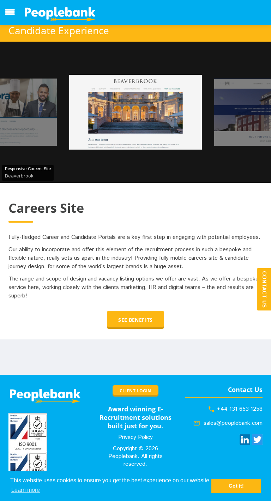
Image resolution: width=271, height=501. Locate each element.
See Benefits (135, 319)
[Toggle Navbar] (9, 12)
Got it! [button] (236, 486)
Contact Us (264, 289)
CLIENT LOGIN (135, 391)
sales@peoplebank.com (233, 423)
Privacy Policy (135, 437)
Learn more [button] (25, 490)
